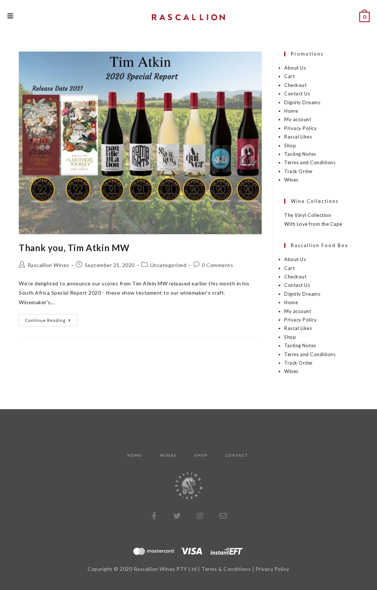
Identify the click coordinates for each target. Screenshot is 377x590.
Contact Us (297, 93)
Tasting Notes (300, 154)
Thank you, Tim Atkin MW (74, 247)
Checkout (295, 85)
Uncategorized (168, 265)
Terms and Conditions (309, 162)
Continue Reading (51, 318)
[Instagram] (199, 516)
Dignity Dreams (302, 102)
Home (291, 111)
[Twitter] (177, 516)
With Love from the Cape (313, 224)
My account (297, 119)
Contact (237, 455)
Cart (289, 76)
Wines (291, 180)
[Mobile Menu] (10, 16)
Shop (290, 145)
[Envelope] (223, 516)
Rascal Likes (298, 137)
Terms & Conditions (226, 569)
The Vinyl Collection (307, 215)
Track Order (298, 171)
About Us (295, 68)
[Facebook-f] (153, 516)
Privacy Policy (300, 128)
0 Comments (217, 265)
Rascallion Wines (48, 265)
